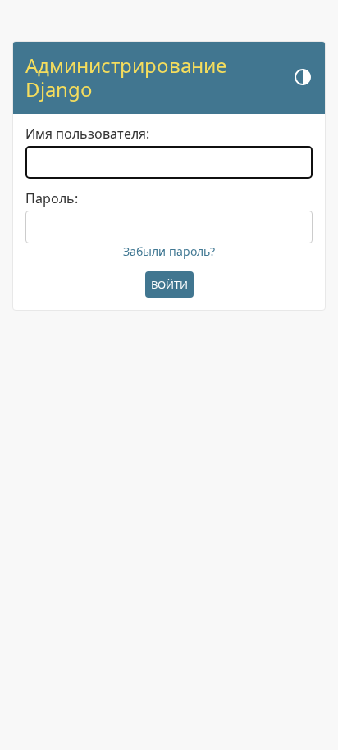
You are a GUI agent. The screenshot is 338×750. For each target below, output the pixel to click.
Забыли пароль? (169, 251)
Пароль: (51, 199)
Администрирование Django (126, 77)
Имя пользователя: (87, 134)
